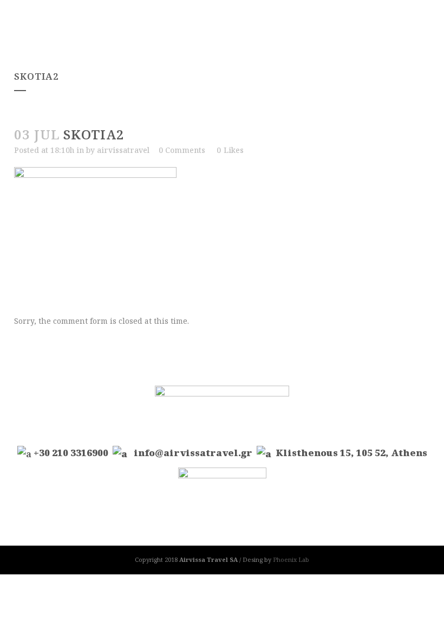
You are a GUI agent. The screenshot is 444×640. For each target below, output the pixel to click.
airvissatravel (123, 150)
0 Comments (182, 150)
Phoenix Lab (291, 559)
